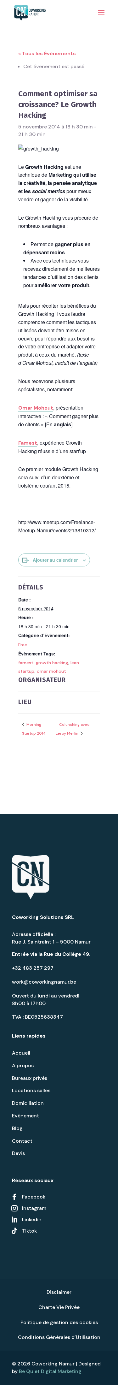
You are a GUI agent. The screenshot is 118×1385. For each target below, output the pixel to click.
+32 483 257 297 (32, 968)
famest (25, 663)
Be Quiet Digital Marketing (50, 1371)
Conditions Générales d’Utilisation (59, 1337)
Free (22, 645)
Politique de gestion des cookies (59, 1322)
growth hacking (52, 663)
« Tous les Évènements (47, 53)
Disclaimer (59, 1292)
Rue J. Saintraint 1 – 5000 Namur (51, 941)
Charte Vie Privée (59, 1307)
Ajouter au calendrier (55, 560)
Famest (27, 443)
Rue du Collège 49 (66, 954)
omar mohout (51, 671)
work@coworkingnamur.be (44, 982)
